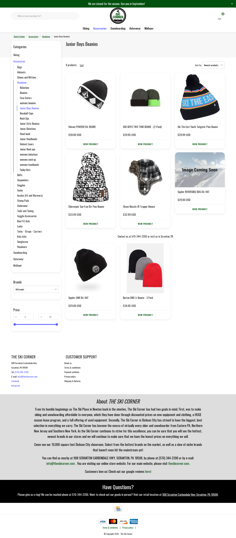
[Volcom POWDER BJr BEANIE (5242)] (91, 97)
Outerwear (135, 28)
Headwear (22, 82)
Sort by (198, 65)
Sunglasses (22, 242)
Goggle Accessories (27, 216)
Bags (19, 67)
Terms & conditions (110, 527)
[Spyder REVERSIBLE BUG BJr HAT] (200, 169)
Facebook (15, 381)
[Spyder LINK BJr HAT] (91, 268)
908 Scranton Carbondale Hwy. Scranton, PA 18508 (190, 494)
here (148, 471)
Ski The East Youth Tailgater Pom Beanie (198, 127)
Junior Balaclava (28, 129)
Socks (20, 190)
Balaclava (24, 88)
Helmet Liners (27, 144)
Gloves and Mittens (26, 77)
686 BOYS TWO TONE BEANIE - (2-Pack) (142, 127)
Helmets (21, 72)
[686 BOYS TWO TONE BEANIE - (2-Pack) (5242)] (145, 97)
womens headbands (29, 165)
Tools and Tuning (25, 211)
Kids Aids (21, 237)
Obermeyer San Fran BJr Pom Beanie (86, 206)
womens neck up (28, 159)
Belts (19, 175)
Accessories (100, 28)
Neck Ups (24, 118)
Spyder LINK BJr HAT (78, 298)
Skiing (86, 28)
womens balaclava (28, 154)
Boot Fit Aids (23, 221)
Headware (22, 247)
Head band (25, 134)
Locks (20, 226)
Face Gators (26, 98)
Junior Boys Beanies (29, 108)
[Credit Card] (118, 508)
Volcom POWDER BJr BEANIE (82, 127)
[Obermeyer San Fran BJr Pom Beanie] (91, 177)
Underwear (22, 206)
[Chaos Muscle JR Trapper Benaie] (145, 177)
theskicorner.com (178, 463)
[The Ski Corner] (118, 15)
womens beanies (28, 103)
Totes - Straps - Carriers (29, 231)
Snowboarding (118, 28)
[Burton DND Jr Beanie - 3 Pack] (145, 268)
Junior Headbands (28, 139)
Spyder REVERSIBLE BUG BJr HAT (193, 192)
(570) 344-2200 (21, 372)
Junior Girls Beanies (29, 124)
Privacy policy (127, 527)
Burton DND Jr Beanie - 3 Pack (138, 298)
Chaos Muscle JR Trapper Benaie (139, 206)
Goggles (21, 185)
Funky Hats (25, 170)
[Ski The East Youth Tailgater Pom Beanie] (200, 97)
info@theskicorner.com (27, 376)
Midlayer (148, 28)
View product (90, 144)
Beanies (23, 93)
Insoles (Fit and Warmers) (30, 195)
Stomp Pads (23, 201)
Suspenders (23, 180)
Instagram (15, 385)
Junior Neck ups (27, 149)
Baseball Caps (26, 113)
